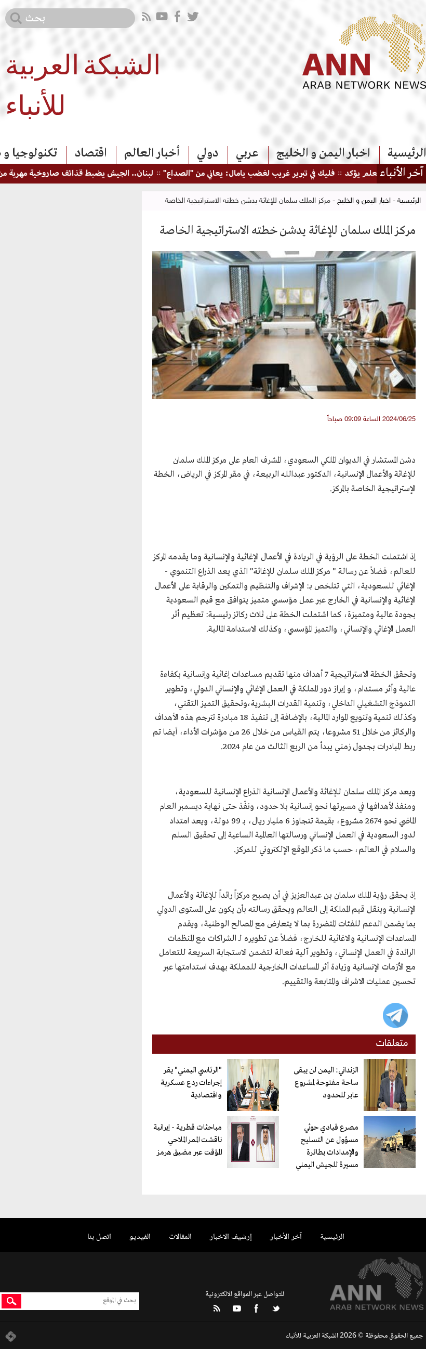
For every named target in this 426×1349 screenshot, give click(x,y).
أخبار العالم (151, 153)
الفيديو (140, 1237)
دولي (207, 153)
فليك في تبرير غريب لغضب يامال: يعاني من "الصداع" (268, 173)
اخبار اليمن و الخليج (323, 153)
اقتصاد (90, 153)
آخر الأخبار (286, 1237)
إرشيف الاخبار (231, 1237)
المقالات (180, 1237)
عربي (247, 153)
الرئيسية (407, 153)
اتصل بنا (99, 1237)
